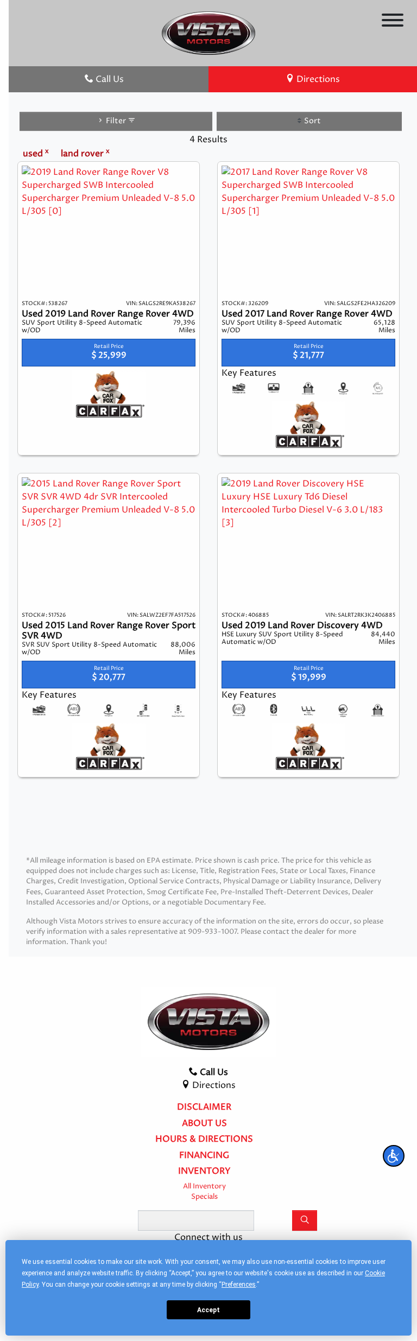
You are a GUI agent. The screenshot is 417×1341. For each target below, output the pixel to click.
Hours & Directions (204, 1139)
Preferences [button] (239, 1284)
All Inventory (204, 1186)
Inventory (204, 1171)
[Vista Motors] (209, 33)
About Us (204, 1124)
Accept (208, 1310)
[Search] (304, 1220)
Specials (204, 1196)
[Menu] (393, 22)
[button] (394, 1156)
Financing (204, 1156)
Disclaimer (204, 1107)
